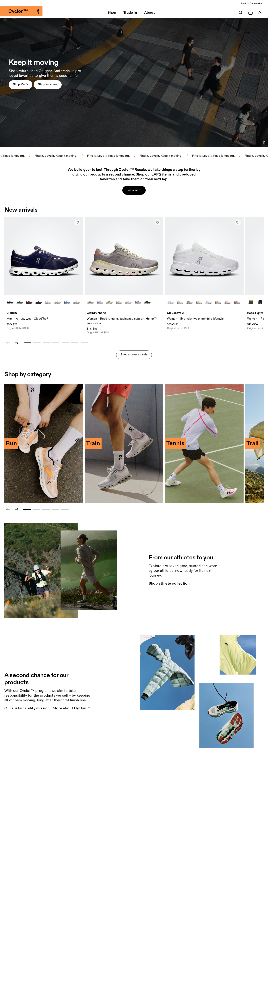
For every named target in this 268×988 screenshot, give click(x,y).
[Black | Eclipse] (38, 302)
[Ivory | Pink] (227, 302)
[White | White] (48, 302)
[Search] (240, 12)
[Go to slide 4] (55, 509)
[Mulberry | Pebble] (29, 302)
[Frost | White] (100, 302)
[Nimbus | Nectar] (189, 302)
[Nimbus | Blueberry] (137, 302)
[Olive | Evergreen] (19, 302)
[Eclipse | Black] (147, 302)
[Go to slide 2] (36, 509)
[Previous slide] (8, 509)
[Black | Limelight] (260, 302)
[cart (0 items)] (250, 12)
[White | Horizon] (128, 302)
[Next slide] (17, 343)
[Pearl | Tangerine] (109, 302)
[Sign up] (260, 12)
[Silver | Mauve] (119, 302)
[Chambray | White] (67, 302)
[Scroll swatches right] (79, 302)
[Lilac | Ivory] (90, 302)
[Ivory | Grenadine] (199, 302)
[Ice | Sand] (208, 302)
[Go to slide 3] (46, 509)
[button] (20, 84)
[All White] (170, 302)
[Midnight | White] (10, 302)
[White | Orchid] (180, 302)
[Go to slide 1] (27, 509)
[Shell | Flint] (218, 302)
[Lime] (251, 302)
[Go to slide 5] (65, 509)
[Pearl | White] (57, 302)
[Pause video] (264, 142)
